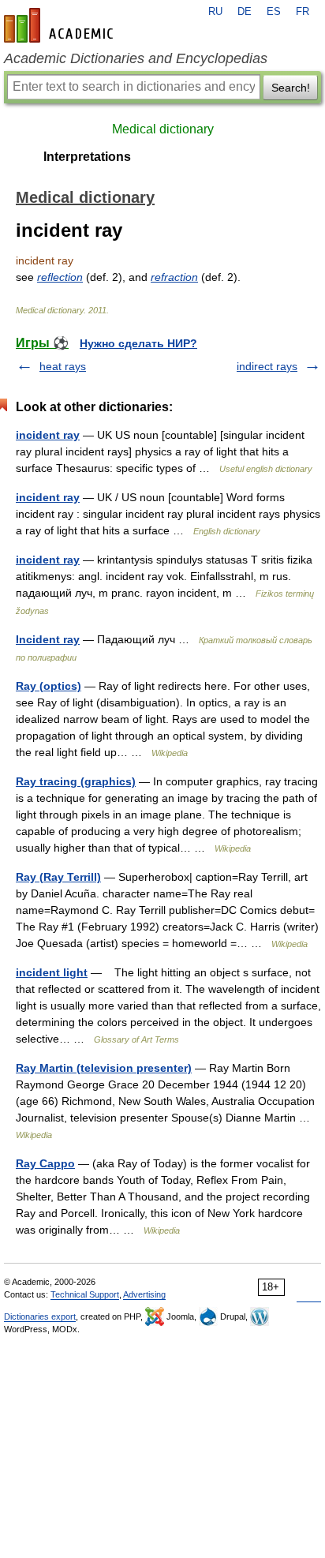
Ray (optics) (48, 686)
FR (302, 11)
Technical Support (84, 1294)
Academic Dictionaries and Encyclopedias (135, 58)
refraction (174, 277)
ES (274, 11)
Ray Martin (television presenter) (104, 1068)
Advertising (144, 1294)
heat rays (62, 366)
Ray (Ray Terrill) (58, 877)
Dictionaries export (40, 1316)
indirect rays (267, 366)
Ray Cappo (45, 1163)
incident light (52, 972)
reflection (60, 277)
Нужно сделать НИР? (138, 343)
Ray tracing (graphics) (76, 781)
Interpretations (87, 156)
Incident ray (48, 639)
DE (244, 11)
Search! (290, 87)
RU (215, 11)
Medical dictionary (163, 129)
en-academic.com (61, 25)
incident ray (48, 435)
